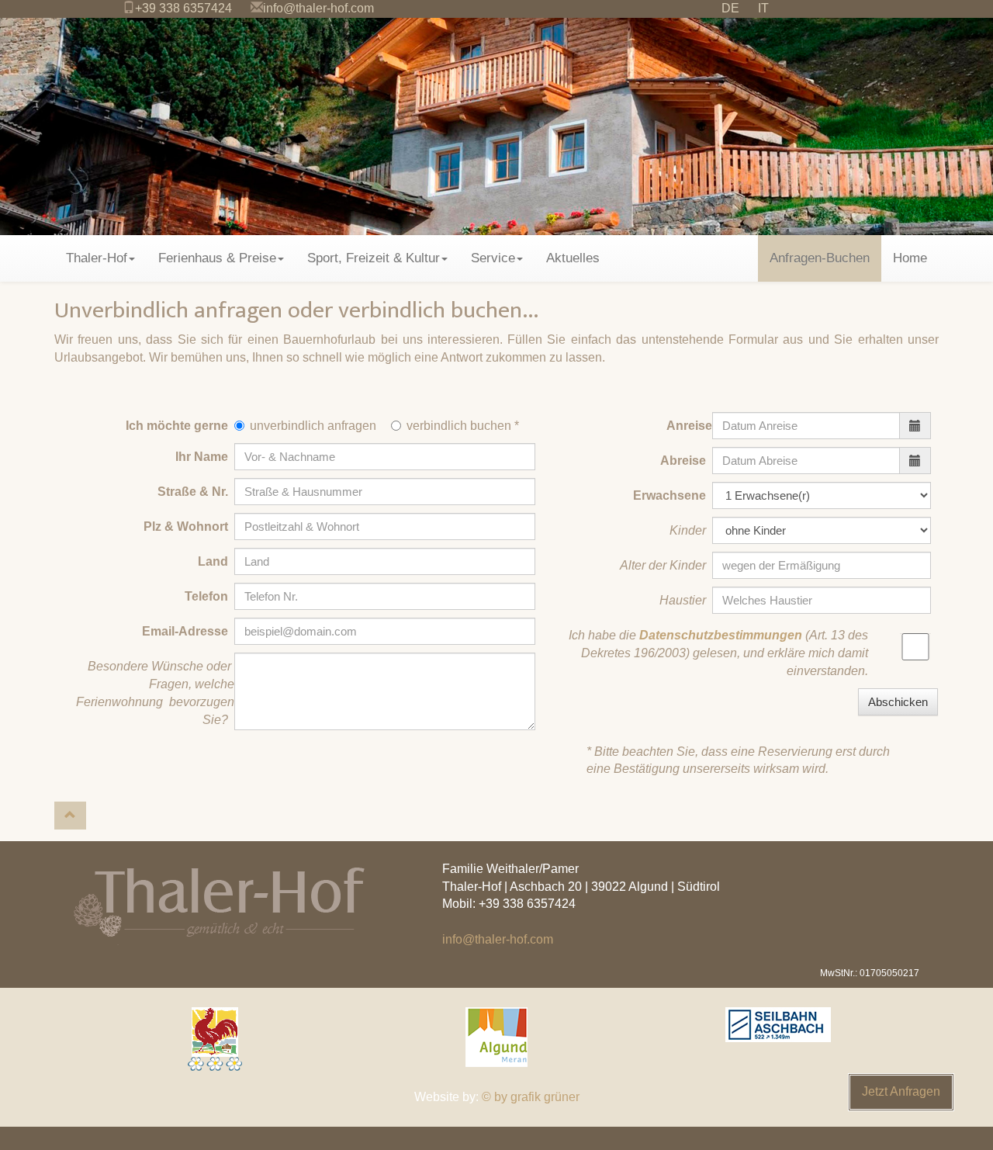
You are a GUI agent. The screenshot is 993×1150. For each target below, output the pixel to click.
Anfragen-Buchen (820, 258)
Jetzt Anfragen (901, 1091)
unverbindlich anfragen (313, 425)
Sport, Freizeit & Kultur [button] (373, 258)
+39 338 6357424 (183, 8)
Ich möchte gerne (180, 425)
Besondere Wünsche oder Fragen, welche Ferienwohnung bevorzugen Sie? (155, 693)
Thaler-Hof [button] (96, 258)
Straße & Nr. (195, 491)
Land (216, 561)
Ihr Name (204, 456)
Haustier (685, 600)
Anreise (689, 425)
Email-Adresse (188, 631)
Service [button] (493, 258)
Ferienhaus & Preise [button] (217, 258)
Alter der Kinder (666, 565)
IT (763, 8)
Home (910, 258)
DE (730, 8)
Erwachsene (672, 495)
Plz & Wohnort (189, 526)
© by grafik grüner (531, 1096)
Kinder (690, 530)
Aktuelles (573, 258)
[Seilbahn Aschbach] (778, 1024)
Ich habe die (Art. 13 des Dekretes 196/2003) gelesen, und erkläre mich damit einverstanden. (718, 653)
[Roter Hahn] (214, 1039)
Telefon (209, 596)
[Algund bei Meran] (496, 1037)
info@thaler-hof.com (318, 8)
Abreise (686, 460)
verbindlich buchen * (463, 425)
